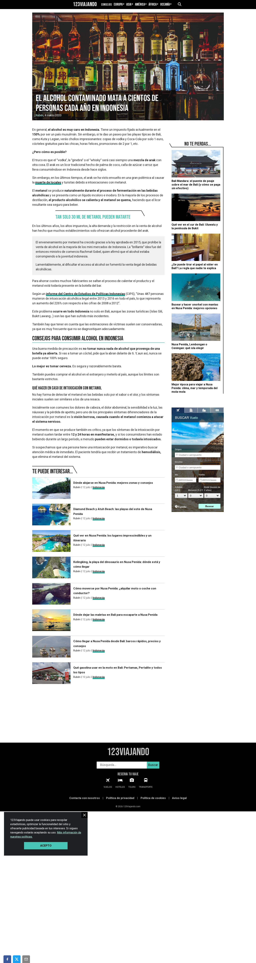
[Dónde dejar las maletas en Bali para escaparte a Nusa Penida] (51, 620)
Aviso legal (179, 798)
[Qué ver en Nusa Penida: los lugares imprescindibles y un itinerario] (51, 541)
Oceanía (165, 4)
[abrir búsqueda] (179, 4)
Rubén (39, 115)
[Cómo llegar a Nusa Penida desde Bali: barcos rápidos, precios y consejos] (51, 647)
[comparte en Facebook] (7, 959)
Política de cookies (153, 798)
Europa (118, 4)
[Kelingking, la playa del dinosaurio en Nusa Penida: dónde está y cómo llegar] (51, 568)
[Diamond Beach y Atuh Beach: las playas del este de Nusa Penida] (51, 515)
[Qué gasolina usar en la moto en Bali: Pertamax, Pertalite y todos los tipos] (51, 673)
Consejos (106, 4)
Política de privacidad (120, 798)
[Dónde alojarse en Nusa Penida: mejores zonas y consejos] (51, 488)
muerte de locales (48, 182)
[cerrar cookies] (84, 815)
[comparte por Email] (26, 959)
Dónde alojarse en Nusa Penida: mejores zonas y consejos (113, 482)
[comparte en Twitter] (17, 959)
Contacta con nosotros (84, 798)
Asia (128, 4)
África (153, 4)
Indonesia (99, 487)
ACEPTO (46, 845)
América (140, 4)
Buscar (153, 765)
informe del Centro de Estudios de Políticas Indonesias (85, 294)
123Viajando (85, 4)
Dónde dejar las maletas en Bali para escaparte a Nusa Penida (115, 614)
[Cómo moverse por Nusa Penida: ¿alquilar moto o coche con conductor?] (51, 594)
